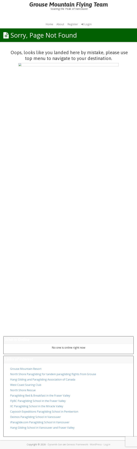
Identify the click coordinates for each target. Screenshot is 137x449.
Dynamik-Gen (55, 444)
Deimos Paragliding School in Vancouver (35, 417)
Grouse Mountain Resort (25, 369)
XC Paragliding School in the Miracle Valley (36, 406)
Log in (107, 444)
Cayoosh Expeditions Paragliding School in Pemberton (44, 411)
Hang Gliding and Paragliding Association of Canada (42, 379)
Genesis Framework (77, 444)
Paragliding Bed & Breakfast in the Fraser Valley (40, 395)
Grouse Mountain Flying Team (68, 4)
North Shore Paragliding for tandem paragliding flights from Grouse (53, 374)
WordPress (96, 444)
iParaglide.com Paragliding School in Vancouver (40, 422)
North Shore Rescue (23, 390)
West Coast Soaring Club (25, 385)
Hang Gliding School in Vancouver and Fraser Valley (42, 427)
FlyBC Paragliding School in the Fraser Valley (38, 401)
